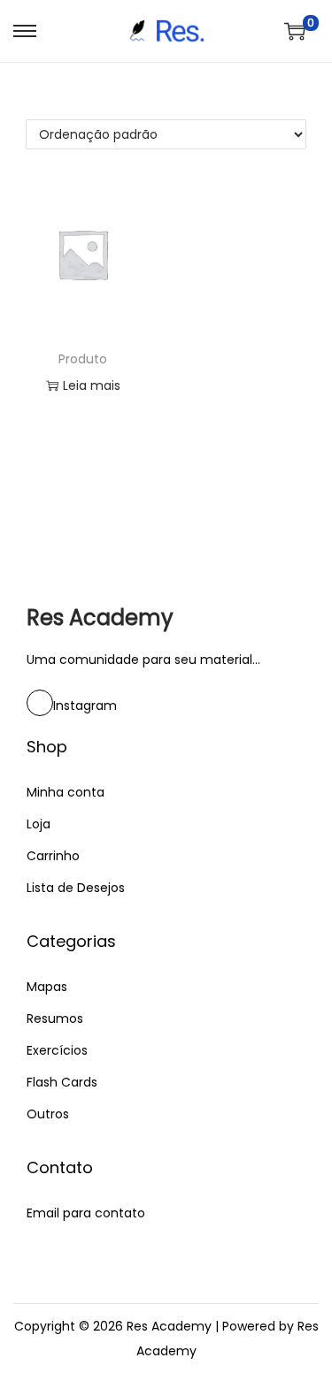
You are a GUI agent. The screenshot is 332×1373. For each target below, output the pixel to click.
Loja (38, 824)
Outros (48, 1114)
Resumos (55, 1018)
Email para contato (86, 1213)
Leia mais (91, 385)
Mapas (47, 986)
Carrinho (53, 856)
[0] (294, 31)
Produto (82, 359)
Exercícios (57, 1050)
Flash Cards (62, 1082)
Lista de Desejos (76, 887)
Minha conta (65, 792)
